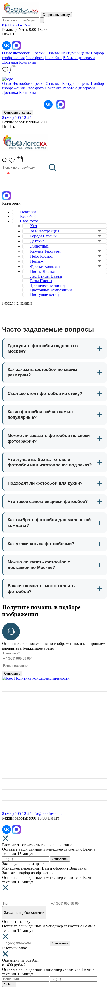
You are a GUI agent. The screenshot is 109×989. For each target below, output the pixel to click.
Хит (33, 226)
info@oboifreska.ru (47, 813)
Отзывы (53, 53)
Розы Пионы (41, 281)
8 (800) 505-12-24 (16, 25)
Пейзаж (36, 261)
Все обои (28, 216)
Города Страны (43, 236)
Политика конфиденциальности (42, 678)
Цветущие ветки (44, 294)
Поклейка (53, 57)
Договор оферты (16, 795)
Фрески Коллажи (45, 266)
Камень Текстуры (45, 251)
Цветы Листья (42, 271)
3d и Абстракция (44, 231)
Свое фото (35, 57)
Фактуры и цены (75, 53)
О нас (7, 53)
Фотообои (21, 53)
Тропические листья (47, 285)
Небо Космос (41, 256)
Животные (39, 246)
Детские (37, 241)
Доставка (10, 62)
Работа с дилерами (79, 57)
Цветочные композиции (51, 290)
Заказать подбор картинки (24, 913)
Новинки (28, 212)
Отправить (12, 673)
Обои (6, 729)
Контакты (27, 62)
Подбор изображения (20, 762)
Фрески (38, 53)
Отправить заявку (56, 15)
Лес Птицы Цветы (46, 276)
